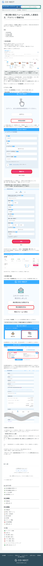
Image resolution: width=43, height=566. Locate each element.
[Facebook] (4, 464)
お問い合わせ (32, 555)
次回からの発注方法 (10, 36)
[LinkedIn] (7, 464)
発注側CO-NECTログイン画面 (10, 433)
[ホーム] (8, 2)
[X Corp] (5, 464)
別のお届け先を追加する (18, 186)
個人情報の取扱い (21, 556)
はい (18, 470)
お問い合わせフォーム (34, 452)
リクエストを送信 (25, 476)
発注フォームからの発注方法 (13, 438)
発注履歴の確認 (9, 35)
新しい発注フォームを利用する (26, 81)
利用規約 (39, 555)
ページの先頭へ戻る (8, 479)
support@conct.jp (16, 452)
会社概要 (4, 555)
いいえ (24, 470)
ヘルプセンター (25, 555)
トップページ (10, 555)
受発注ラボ (17, 555)
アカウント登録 (9, 33)
